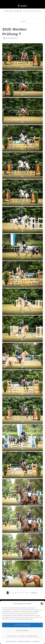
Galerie (16, 11)
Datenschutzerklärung (24, 641)
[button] (42, 604)
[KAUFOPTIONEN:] (22, 68)
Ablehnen (22, 631)
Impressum (36, 641)
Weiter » (34, 593)
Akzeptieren (22, 625)
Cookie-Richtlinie (11, 641)
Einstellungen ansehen (22, 636)
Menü (23, 21)
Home (6, 11)
